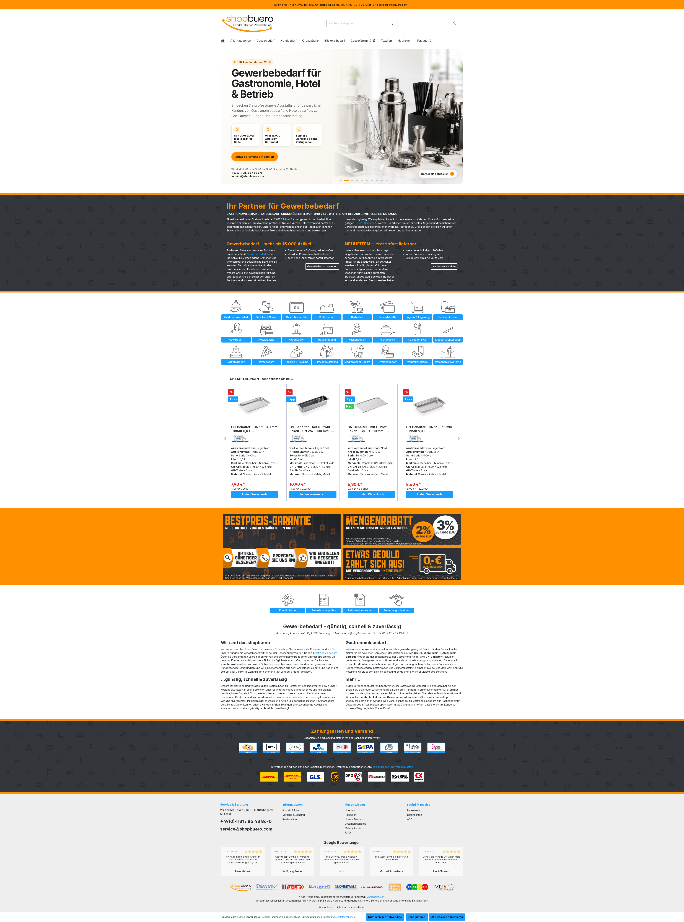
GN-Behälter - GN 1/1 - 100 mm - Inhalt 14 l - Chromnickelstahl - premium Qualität (370, 429)
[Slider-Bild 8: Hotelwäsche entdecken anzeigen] (376, 180)
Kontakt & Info (291, 810)
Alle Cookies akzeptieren (447, 916)
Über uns (350, 810)
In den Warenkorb (254, 494)
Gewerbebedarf (256, 254)
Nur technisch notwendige (385, 916)
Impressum (413, 810)
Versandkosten (375, 896)
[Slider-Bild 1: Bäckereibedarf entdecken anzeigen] (340, 180)
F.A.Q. (348, 832)
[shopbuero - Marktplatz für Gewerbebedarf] (247, 23)
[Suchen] (393, 23)
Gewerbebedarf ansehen (322, 266)
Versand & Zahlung (294, 814)
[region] (342, 4)
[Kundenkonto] (454, 23)
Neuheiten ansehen (444, 266)
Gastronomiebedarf (325, 652)
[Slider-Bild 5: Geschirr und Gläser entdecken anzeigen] (361, 180)
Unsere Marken (354, 819)
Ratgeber (350, 814)
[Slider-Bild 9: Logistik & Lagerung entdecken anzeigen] (381, 180)
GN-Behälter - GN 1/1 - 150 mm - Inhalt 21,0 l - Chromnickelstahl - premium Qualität (428, 429)
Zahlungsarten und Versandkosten (392, 766)
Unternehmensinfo (355, 823)
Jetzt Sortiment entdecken (254, 156)
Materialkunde (353, 828)
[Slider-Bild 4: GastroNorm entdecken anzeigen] (356, 180)
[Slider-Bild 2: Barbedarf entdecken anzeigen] (345, 180)
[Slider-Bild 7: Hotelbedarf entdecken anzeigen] (371, 180)
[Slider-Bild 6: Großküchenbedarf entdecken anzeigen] (366, 180)
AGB (409, 819)
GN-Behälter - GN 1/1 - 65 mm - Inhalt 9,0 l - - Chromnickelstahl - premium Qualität (312, 429)
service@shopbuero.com (247, 176)
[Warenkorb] (460, 21)
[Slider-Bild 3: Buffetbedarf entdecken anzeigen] (350, 180)
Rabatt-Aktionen (364, 222)
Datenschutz (414, 814)
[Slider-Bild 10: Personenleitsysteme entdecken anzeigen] (386, 180)
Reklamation (290, 819)
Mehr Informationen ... (345, 917)
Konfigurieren (416, 916)
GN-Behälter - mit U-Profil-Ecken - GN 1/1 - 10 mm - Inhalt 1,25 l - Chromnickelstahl (252, 429)
